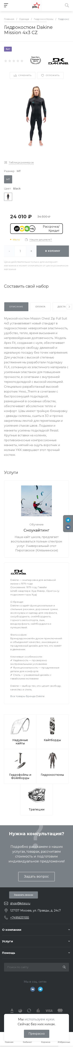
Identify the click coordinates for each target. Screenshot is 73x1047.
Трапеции (36, 809)
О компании (11, 930)
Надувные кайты (20, 741)
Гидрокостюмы (52, 774)
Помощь (8, 953)
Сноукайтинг (36, 530)
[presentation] (69, 306)
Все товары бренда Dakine (27, 696)
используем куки (39, 1019)
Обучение (36, 524)
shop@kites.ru (20, 903)
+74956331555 (19, 917)
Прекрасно (36, 1033)
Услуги (7, 941)
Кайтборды (52, 740)
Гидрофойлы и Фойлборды (20, 776)
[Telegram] (68, 520)
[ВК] (68, 527)
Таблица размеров (21, 162)
